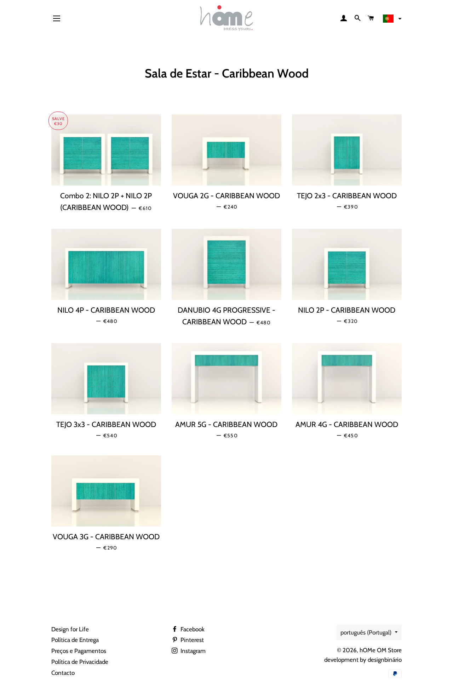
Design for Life (70, 629)
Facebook (192, 629)
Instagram (192, 650)
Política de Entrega (75, 639)
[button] (391, 18)
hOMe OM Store (381, 650)
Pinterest (191, 639)
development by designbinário (363, 659)
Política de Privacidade (79, 661)
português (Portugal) (365, 632)
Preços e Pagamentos (78, 650)
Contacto (63, 672)
